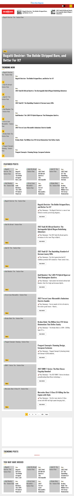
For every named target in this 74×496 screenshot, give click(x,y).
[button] (67, 6)
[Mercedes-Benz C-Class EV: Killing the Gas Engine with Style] (20, 398)
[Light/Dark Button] (63, 6)
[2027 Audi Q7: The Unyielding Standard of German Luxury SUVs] (8, 102)
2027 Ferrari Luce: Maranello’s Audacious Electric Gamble (33, 128)
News (5, 51)
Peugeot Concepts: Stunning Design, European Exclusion (32, 152)
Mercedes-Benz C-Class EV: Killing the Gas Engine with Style (53, 393)
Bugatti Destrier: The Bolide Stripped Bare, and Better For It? (34, 57)
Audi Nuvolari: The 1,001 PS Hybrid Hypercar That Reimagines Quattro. (37, 115)
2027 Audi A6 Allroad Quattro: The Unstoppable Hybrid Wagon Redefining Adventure (41, 91)
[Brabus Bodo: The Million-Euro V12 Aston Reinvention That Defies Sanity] (8, 139)
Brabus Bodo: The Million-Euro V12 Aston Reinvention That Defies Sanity (37, 140)
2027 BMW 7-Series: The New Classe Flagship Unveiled (51, 370)
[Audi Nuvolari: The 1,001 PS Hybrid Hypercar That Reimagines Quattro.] (8, 114)
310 (42, 414)
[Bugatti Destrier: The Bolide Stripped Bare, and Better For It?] (37, 40)
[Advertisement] (37, 432)
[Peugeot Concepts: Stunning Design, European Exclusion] (8, 151)
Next (46, 414)
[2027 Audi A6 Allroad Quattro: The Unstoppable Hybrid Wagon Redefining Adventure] (8, 90)
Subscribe (70, 6)
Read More (42, 216)
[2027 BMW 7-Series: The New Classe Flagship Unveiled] (20, 375)
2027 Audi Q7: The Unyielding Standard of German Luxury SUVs (34, 103)
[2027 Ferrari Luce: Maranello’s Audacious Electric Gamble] (8, 126)
